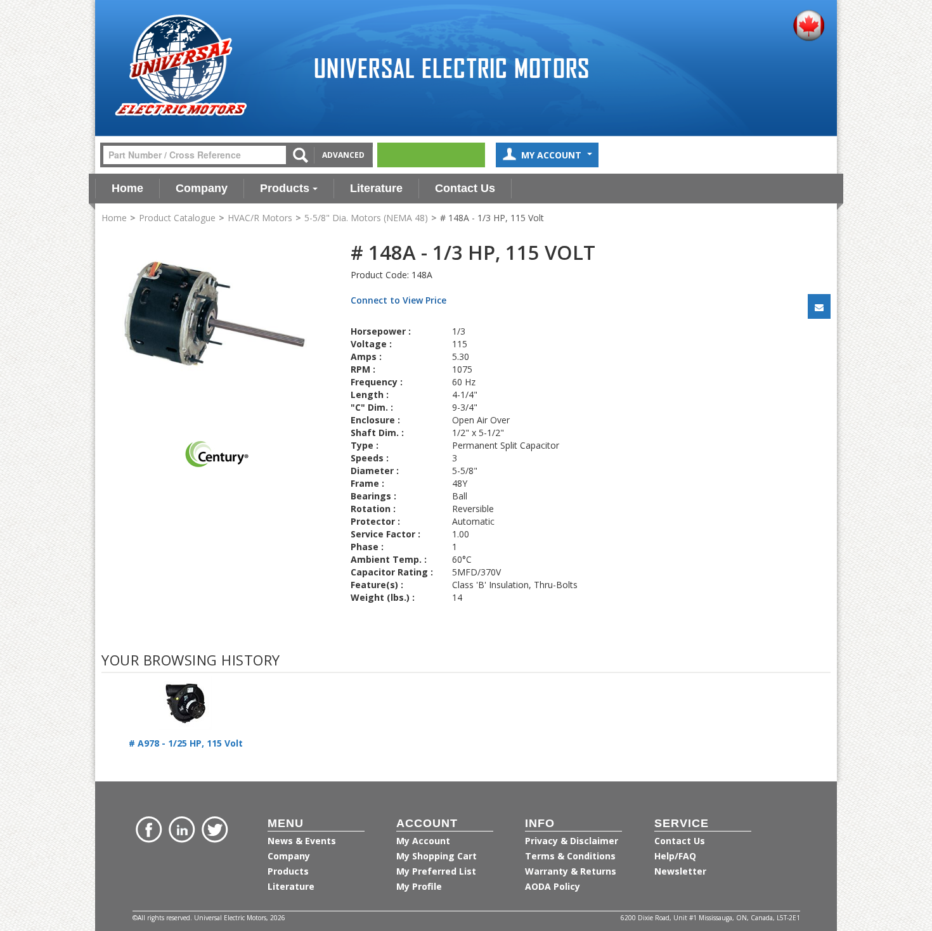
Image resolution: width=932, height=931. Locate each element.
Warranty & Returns (570, 871)
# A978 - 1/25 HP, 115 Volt (186, 743)
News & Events (302, 841)
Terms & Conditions (570, 856)
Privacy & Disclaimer (571, 841)
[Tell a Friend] (819, 306)
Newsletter (680, 871)
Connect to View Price (398, 300)
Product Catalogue (177, 218)
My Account (552, 155)
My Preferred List (436, 871)
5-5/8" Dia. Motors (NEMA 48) (366, 218)
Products (284, 188)
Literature (376, 188)
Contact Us (465, 188)
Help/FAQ (675, 856)
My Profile (419, 886)
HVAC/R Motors (260, 218)
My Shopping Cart (436, 856)
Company (202, 188)
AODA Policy (552, 886)
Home (127, 188)
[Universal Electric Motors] (180, 66)
